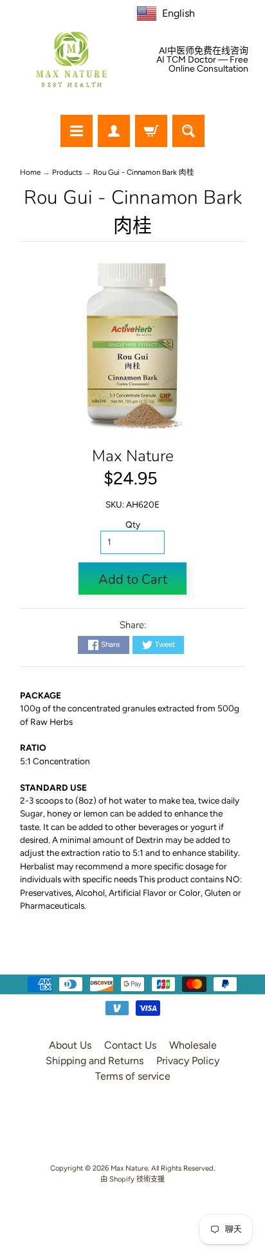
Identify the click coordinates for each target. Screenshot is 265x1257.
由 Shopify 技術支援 (132, 1178)
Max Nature (133, 456)
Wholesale (193, 1045)
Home (30, 172)
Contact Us (130, 1045)
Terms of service (132, 1076)
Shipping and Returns (94, 1060)
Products (67, 172)
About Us (70, 1045)
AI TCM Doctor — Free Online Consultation (202, 64)
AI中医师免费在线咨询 (203, 50)
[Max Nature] (71, 59)
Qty (132, 524)
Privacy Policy (187, 1060)
